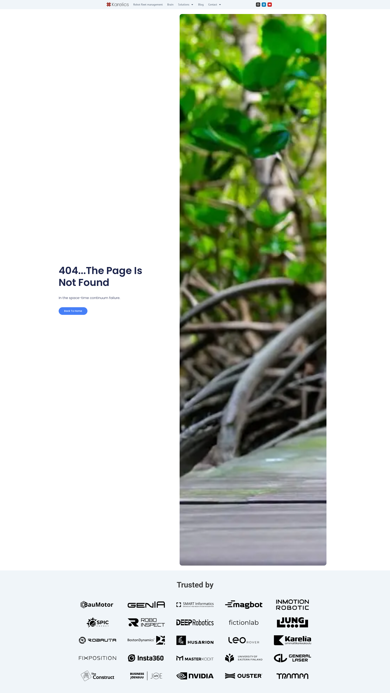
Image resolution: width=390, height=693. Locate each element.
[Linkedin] (264, 4)
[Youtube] (270, 4)
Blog (201, 4)
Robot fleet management (148, 4)
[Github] (258, 4)
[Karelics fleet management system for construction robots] (117, 4)
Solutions (183, 4)
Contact (212, 4)
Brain (170, 4)
